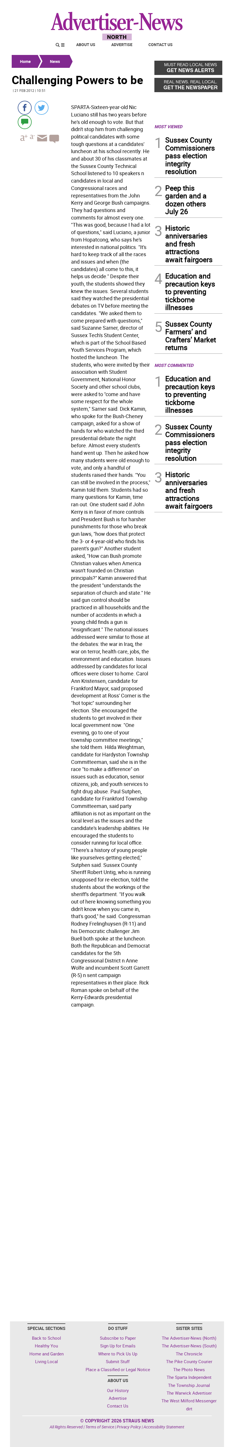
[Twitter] (42, 108)
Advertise (121, 44)
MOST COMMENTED (173, 365)
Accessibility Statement (164, 1427)
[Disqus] (81, 1088)
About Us (85, 44)
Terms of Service (99, 1427)
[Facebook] (25, 108)
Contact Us (160, 44)
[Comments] (25, 122)
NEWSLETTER (176, 6)
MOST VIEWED (168, 126)
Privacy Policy (129, 1427)
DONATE (208, 6)
